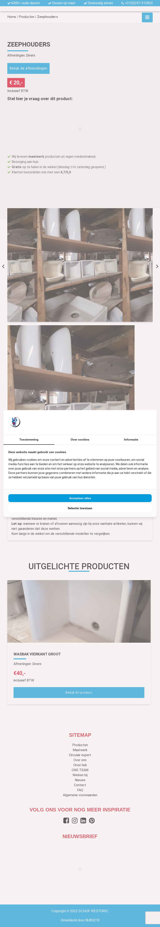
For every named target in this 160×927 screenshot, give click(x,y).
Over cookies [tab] (80, 439)
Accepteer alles (80, 498)
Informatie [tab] (131, 439)
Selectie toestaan (80, 508)
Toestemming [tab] (29, 439)
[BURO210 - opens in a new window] (136, 422)
